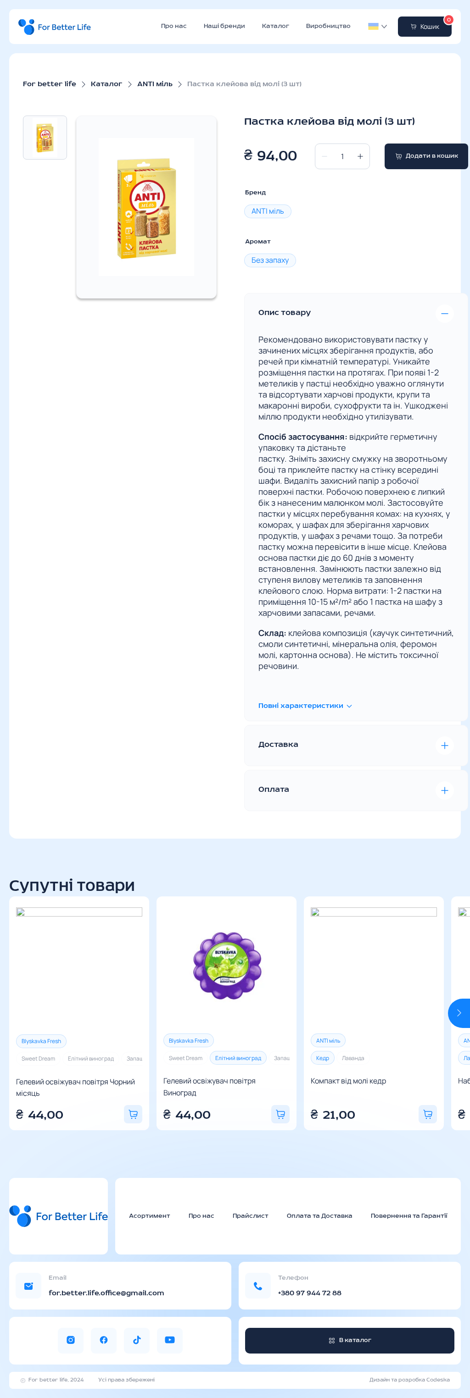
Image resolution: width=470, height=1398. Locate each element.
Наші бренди (224, 26)
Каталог (275, 26)
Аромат (258, 241)
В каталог (355, 1340)
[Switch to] (373, 26)
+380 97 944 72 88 (309, 1293)
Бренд (255, 192)
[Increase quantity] (360, 156)
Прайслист (251, 1216)
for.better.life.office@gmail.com (106, 1293)
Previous (20, 1013)
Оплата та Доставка (319, 1216)
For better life (49, 84)
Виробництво (328, 26)
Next (459, 1013)
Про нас (174, 26)
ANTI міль (155, 84)
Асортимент (149, 1216)
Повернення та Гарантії (409, 1216)
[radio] (267, 211)
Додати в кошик (432, 156)
